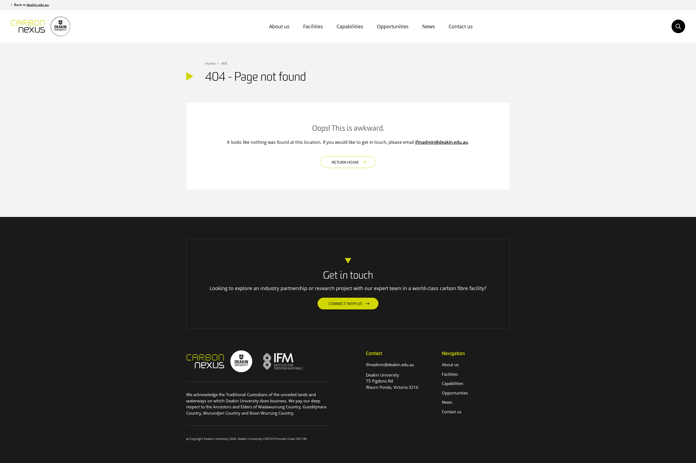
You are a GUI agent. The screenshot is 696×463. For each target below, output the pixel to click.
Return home (345, 163)
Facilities (313, 26)
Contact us (461, 26)
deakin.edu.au (38, 4)
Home (210, 63)
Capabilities (350, 26)
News (428, 26)
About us (279, 26)
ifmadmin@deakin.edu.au (441, 142)
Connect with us (345, 304)
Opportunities (393, 26)
